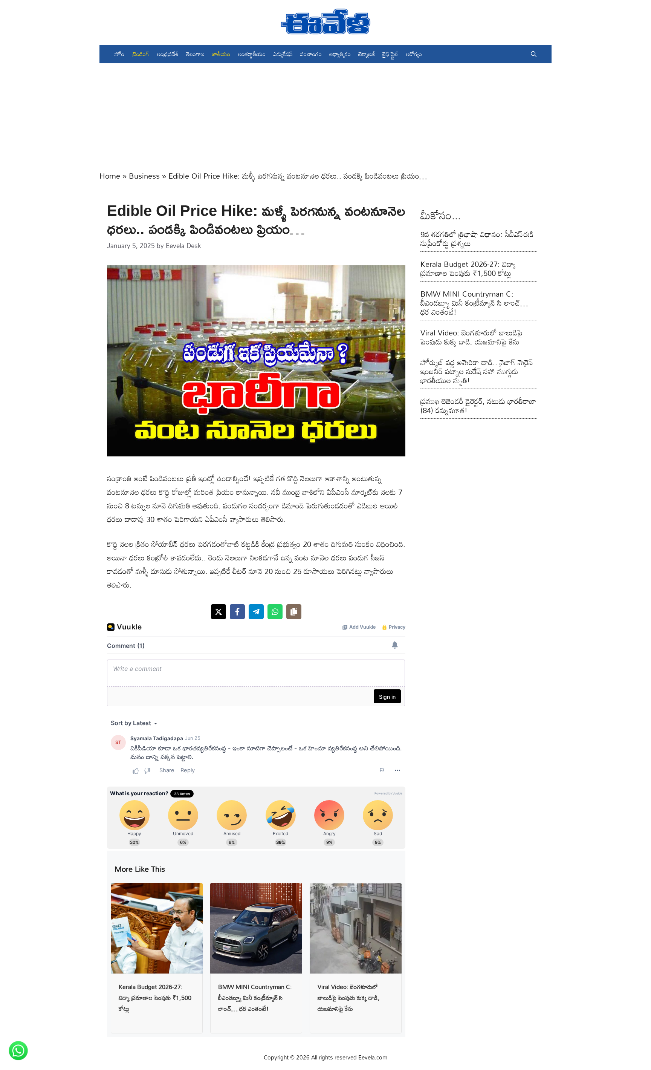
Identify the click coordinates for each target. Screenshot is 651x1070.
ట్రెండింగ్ (140, 54)
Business (144, 175)
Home (109, 175)
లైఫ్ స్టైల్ (390, 54)
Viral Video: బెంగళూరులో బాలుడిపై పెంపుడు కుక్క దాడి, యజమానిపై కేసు (349, 998)
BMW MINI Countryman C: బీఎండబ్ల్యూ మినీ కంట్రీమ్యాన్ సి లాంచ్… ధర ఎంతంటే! (255, 998)
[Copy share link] (293, 611)
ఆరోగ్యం (414, 54)
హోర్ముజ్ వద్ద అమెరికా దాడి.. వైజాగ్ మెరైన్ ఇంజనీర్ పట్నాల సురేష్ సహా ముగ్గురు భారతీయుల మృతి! (476, 371)
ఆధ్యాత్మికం (340, 54)
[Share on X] (218, 611)
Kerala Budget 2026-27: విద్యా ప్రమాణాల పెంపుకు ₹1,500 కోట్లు (155, 998)
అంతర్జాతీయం (252, 54)
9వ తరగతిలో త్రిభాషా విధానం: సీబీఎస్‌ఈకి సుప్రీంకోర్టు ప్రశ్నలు (476, 239)
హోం (119, 54)
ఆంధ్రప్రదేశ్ (168, 54)
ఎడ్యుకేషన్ (283, 54)
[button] (533, 54)
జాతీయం (221, 54)
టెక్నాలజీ (366, 54)
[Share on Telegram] (256, 611)
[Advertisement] (325, 116)
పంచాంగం (311, 54)
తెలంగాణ (195, 54)
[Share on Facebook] (237, 611)
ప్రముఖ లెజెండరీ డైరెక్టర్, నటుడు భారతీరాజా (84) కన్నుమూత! (478, 405)
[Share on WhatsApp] (275, 611)
